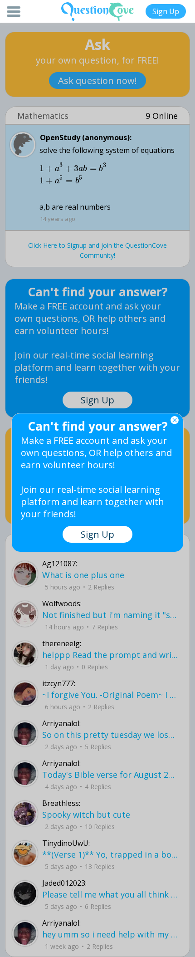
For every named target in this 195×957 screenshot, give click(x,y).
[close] (174, 420)
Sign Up (165, 11)
